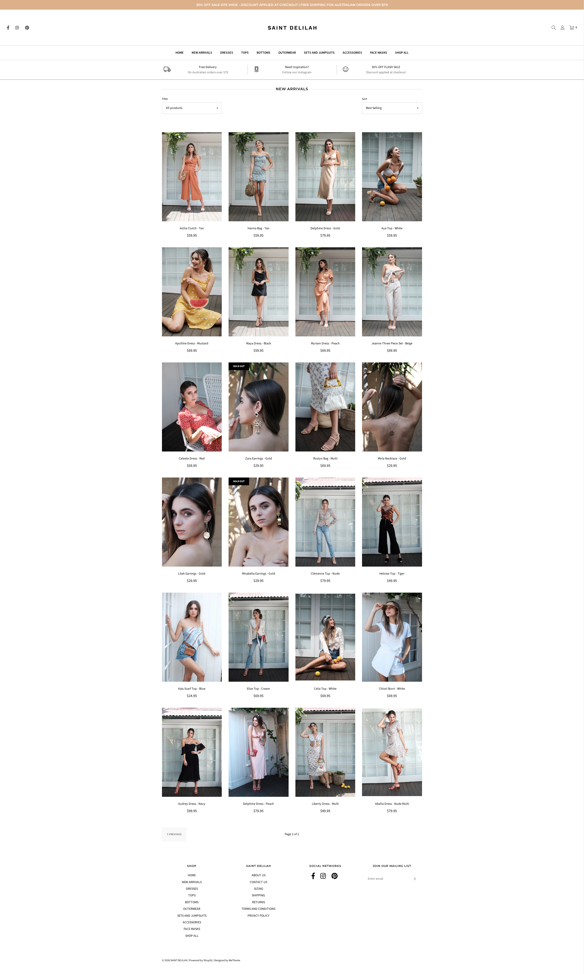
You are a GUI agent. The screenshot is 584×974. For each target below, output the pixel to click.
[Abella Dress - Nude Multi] (392, 752)
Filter (165, 99)
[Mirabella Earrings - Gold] (259, 522)
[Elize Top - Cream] (259, 637)
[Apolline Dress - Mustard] (192, 291)
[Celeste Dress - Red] (192, 406)
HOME (179, 52)
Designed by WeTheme (227, 960)
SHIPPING (258, 895)
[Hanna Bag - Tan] (259, 176)
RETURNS (258, 902)
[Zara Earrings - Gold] (259, 406)
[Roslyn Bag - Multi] (325, 406)
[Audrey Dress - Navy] (192, 752)
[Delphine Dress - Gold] (325, 176)
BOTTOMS (263, 52)
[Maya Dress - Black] (259, 291)
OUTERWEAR (287, 52)
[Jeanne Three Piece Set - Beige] (392, 291)
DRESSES (226, 52)
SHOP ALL (402, 52)
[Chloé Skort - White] (392, 637)
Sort (364, 99)
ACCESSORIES (352, 52)
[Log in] (560, 28)
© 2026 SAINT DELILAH (175, 960)
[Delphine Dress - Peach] (259, 752)
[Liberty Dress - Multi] (325, 752)
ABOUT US (259, 875)
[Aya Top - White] (392, 176)
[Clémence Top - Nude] (325, 522)
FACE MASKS (378, 52)
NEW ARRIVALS (202, 52)
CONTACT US (258, 882)
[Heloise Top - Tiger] (392, 522)
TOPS (245, 52)
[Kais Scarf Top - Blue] (192, 637)
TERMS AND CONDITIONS (258, 909)
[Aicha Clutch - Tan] (192, 176)
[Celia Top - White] (325, 637)
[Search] (551, 28)
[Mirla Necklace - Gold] (392, 406)
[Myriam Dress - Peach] (325, 291)
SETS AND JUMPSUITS (319, 52)
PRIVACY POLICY (258, 915)
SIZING (258, 889)
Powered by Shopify (201, 960)
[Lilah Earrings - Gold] (192, 522)
